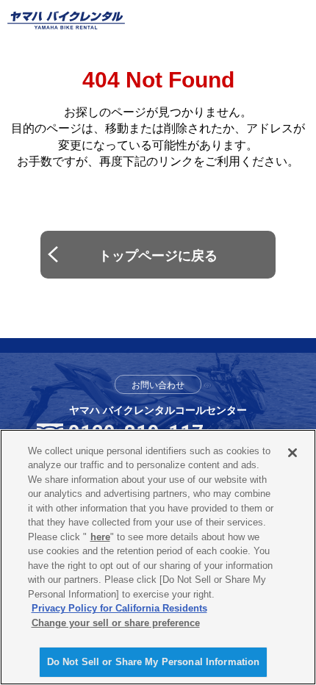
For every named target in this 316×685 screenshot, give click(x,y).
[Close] (292, 453)
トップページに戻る (158, 255)
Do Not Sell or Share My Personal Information (153, 661)
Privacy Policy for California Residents (119, 608)
